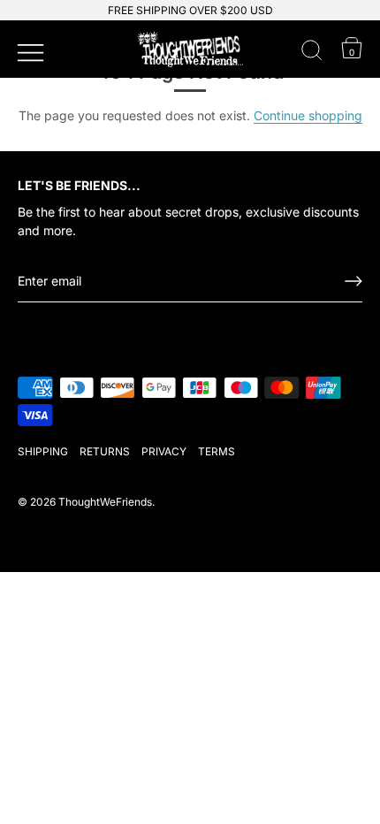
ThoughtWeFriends (105, 501)
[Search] (312, 53)
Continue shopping (308, 115)
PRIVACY (163, 451)
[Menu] (28, 50)
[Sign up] (353, 281)
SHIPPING (43, 451)
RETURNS (105, 451)
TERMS (216, 451)
